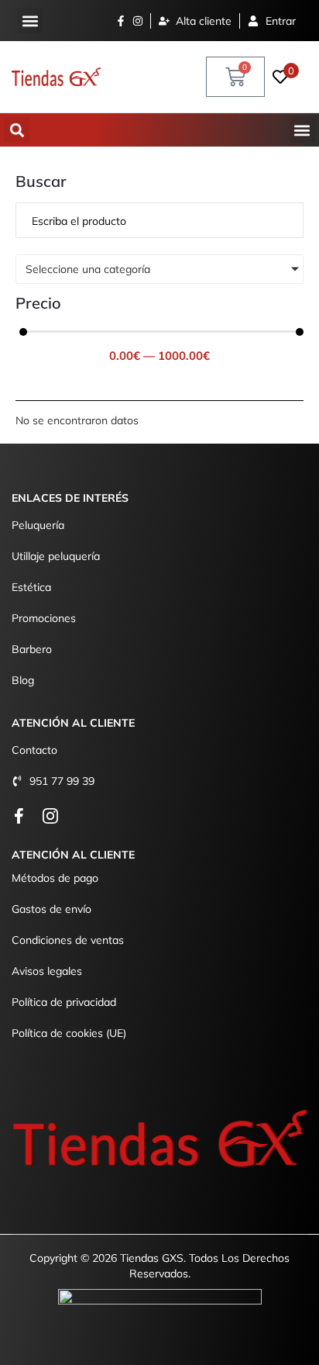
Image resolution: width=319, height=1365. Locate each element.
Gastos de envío (51, 909)
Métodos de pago (55, 878)
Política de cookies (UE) (69, 1033)
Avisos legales (47, 971)
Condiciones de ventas (68, 940)
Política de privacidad (64, 1002)
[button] (30, 20)
